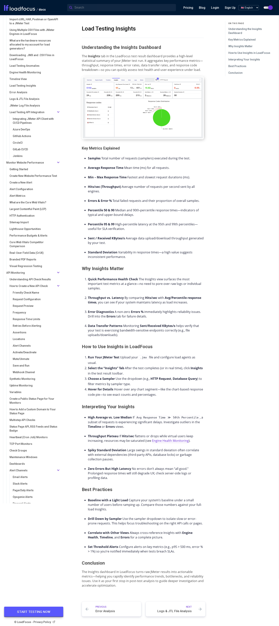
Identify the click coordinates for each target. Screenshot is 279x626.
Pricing (188, 7)
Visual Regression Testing (25, 266)
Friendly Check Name (26, 292)
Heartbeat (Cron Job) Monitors (28, 437)
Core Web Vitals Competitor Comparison (26, 244)
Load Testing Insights (22, 85)
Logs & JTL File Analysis (24, 98)
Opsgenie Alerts (23, 496)
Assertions (19, 332)
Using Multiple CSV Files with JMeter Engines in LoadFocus (31, 31)
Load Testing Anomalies (24, 65)
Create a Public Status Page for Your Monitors (31, 400)
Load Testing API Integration (26, 112)
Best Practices (237, 66)
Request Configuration (27, 299)
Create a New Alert (20, 182)
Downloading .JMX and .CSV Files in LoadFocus (31, 57)
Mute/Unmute (21, 358)
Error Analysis (18, 92)
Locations (19, 339)
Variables (15, 392)
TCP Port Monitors (20, 443)
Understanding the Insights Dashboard (245, 30)
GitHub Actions (22, 136)
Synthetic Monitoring (22, 378)
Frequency (19, 312)
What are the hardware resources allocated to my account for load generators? (30, 44)
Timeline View (18, 79)
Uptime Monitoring (21, 385)
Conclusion (235, 72)
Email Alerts (20, 477)
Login (215, 7)
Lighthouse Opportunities (25, 228)
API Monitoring (15, 272)
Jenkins (18, 155)
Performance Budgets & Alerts (28, 235)
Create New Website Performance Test (33, 175)
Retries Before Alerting (27, 325)
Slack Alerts (20, 483)
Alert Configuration (21, 189)
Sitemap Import (19, 222)
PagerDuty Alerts (23, 490)
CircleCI (18, 142)
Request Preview (23, 305)
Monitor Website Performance (25, 162)
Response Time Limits (26, 319)
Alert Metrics (17, 195)
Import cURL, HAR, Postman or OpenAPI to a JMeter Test (33, 21)
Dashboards (17, 463)
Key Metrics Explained (242, 39)
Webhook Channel (24, 372)
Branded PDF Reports (22, 259)
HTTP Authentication (22, 215)
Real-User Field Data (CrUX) (26, 252)
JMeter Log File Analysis (24, 105)
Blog (202, 7)
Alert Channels (22, 345)
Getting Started (18, 169)
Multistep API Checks (22, 420)
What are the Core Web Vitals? (27, 202)
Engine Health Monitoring (25, 72)
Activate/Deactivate (24, 352)
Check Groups (18, 450)
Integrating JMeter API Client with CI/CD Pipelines (33, 120)
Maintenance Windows (23, 457)
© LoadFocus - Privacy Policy (32, 622)
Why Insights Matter (240, 46)
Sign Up (230, 7)
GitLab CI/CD (20, 149)
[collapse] (58, 112)
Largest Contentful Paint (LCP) (27, 209)
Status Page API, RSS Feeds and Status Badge (33, 428)
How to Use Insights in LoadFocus (249, 52)
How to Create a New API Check (28, 286)
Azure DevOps (21, 129)
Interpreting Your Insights (244, 59)
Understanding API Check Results (30, 279)
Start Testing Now (33, 612)
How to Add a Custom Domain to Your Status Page (32, 411)
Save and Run (21, 365)
